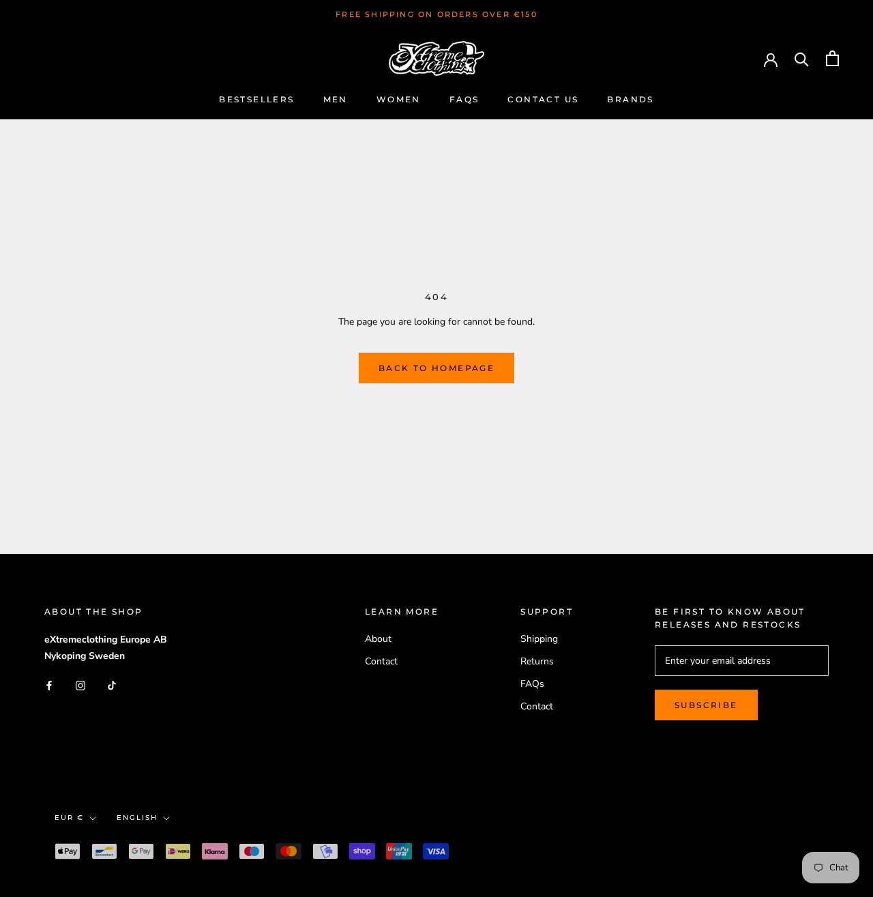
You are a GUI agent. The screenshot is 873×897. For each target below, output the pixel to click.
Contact (381, 661)
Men (335, 99)
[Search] (802, 58)
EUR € (69, 817)
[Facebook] (49, 685)
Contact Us (542, 99)
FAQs (464, 99)
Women (398, 99)
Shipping (539, 638)
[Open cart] (832, 58)
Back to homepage (436, 368)
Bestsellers (256, 99)
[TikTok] (112, 685)
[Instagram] (80, 685)
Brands (630, 99)
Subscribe (706, 705)
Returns (537, 661)
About (378, 638)
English (137, 817)
